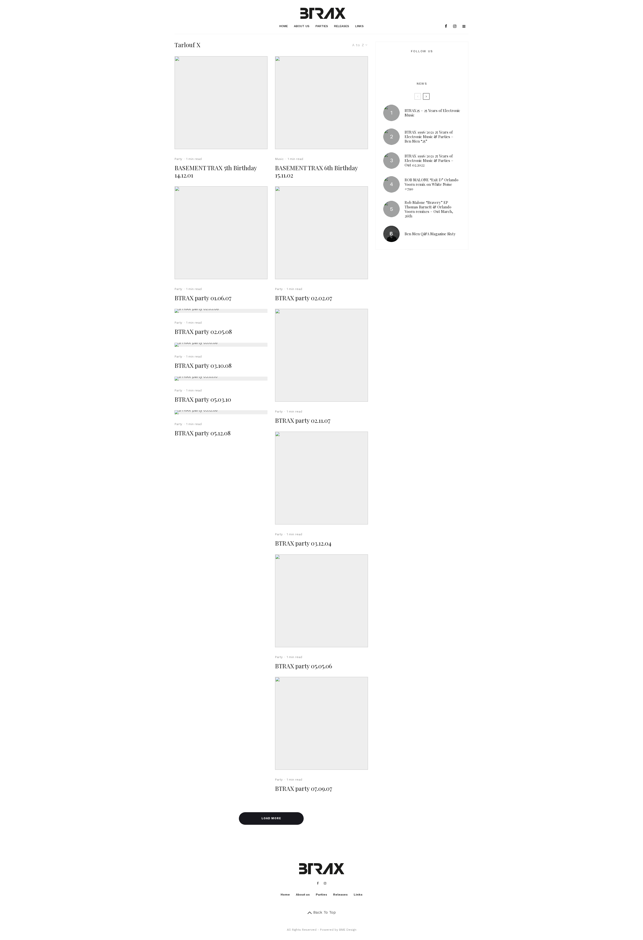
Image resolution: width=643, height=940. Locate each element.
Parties (321, 26)
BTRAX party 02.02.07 (303, 298)
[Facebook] (446, 26)
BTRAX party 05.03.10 (203, 399)
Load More (271, 818)
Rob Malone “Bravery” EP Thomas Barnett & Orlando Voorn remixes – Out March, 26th (429, 209)
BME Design (347, 929)
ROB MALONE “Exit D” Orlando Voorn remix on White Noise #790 (431, 184)
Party (178, 159)
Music (279, 159)
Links (359, 26)
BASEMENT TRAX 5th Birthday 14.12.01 (216, 171)
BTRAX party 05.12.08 (203, 433)
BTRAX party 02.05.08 (203, 331)
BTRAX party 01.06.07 (203, 298)
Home (283, 26)
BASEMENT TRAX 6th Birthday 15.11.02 (316, 171)
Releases (341, 26)
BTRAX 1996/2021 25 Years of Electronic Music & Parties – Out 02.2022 (429, 160)
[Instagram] (454, 26)
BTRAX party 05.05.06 (303, 666)
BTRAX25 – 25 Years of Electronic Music (432, 112)
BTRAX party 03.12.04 (303, 543)
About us (301, 26)
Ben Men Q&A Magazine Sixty (430, 233)
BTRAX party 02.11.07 (303, 420)
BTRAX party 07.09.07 (303, 788)
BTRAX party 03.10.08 (203, 365)
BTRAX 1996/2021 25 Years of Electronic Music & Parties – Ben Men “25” (429, 136)
